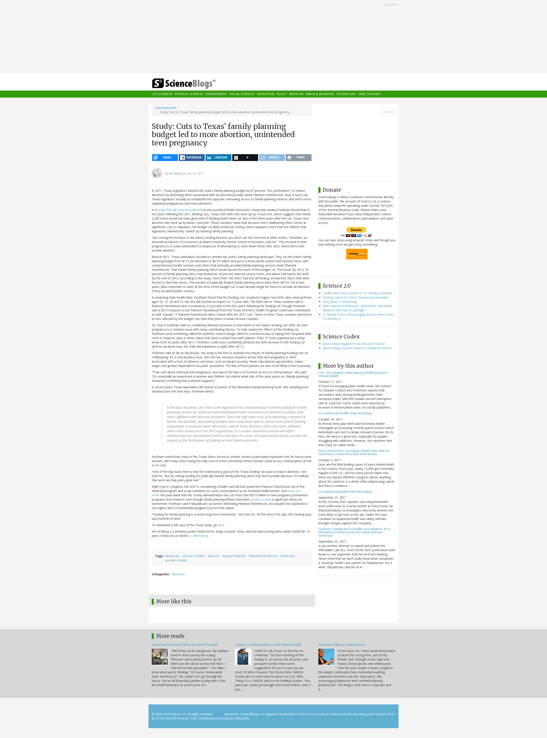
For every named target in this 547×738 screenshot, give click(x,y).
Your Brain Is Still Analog (340, 302)
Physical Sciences (189, 94)
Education (265, 94)
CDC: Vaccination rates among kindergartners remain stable (353, 374)
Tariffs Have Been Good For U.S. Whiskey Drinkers (357, 293)
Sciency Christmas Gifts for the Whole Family (268, 645)
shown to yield (261, 499)
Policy (281, 94)
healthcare (172, 556)
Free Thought (369, 94)
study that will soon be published (180, 210)
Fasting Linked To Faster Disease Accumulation (356, 297)
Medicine (296, 94)
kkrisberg (175, 173)
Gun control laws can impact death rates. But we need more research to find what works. (353, 452)
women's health (194, 556)
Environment (216, 94)
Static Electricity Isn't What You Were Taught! (185, 645)
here (221, 525)
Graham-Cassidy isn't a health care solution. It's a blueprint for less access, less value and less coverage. (354, 532)
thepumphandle (165, 108)
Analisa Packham (234, 556)
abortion (213, 556)
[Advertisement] (273, 37)
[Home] (192, 83)
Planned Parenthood (263, 556)
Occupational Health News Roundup (345, 413)
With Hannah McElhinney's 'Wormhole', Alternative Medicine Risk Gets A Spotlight (357, 308)
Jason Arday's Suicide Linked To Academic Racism (357, 348)
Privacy (219, 714)
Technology (346, 94)
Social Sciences (242, 94)
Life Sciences (162, 94)
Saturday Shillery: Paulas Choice (342, 645)
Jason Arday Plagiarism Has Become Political (354, 344)
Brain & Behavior (320, 94)
